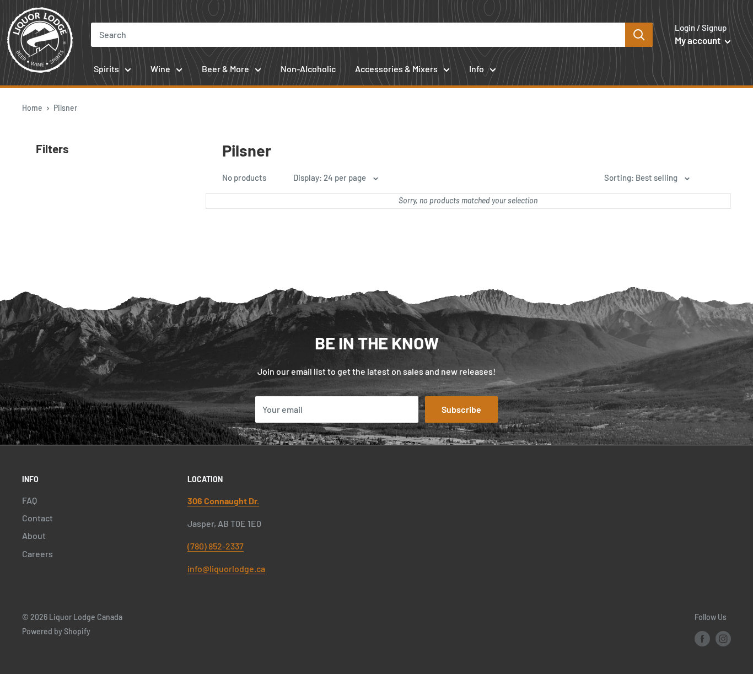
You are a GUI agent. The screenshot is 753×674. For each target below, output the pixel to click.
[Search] (639, 35)
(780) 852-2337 (215, 546)
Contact (37, 518)
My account (698, 40)
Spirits (106, 68)
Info (476, 68)
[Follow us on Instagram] (723, 638)
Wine (160, 68)
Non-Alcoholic (308, 68)
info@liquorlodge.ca (226, 568)
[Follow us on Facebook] (702, 638)
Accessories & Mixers (396, 68)
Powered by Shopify (56, 631)
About (34, 535)
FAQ (29, 500)
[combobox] (358, 35)
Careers (37, 553)
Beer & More (225, 68)
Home (32, 107)
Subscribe (461, 409)
